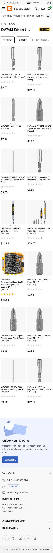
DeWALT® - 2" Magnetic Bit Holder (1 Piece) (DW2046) (38, 178)
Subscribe (10, 460)
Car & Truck (14, 3)
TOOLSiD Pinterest (27, 538)
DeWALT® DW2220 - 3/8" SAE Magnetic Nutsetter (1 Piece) (38, 77)
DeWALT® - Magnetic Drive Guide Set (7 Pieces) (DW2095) (38, 231)
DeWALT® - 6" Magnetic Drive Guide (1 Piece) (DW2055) (11, 231)
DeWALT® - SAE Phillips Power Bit (11, 127)
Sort (24, 40)
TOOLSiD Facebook (5, 538)
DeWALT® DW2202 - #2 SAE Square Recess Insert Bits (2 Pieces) (39, 128)
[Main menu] (3, 8)
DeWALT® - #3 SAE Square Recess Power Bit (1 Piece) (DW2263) (12, 389)
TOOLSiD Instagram (35, 538)
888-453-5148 (21, 480)
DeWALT (12, 24)
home (3, 24)
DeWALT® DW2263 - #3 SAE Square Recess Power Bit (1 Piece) (13, 179)
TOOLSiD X (13, 538)
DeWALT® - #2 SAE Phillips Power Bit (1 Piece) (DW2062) (38, 282)
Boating (36, 3)
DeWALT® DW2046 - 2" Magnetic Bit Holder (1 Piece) (13, 76)
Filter (9, 40)
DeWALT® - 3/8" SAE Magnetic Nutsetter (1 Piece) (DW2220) (39, 389)
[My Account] (43, 8)
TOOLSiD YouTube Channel (20, 538)
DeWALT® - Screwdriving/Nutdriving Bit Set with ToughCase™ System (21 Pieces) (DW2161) (12, 284)
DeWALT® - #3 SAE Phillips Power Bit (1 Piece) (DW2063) (38, 338)
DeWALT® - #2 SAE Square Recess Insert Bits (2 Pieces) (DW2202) (13, 338)
